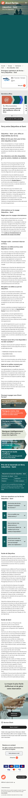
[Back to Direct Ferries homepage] (9, 3)
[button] (14, 505)
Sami (2, 67)
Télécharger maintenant (14, 714)
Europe (10, 66)
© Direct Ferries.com (5, 787)
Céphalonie (18, 66)
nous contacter (4, 792)
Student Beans (16, 180)
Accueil (3, 66)
